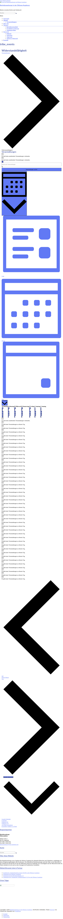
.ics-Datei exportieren (7, 825)
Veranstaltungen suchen (31, 169)
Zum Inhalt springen (5, 0)
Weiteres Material (12, 38)
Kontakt (5, 40)
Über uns (6, 23)
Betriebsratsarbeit (12, 27)
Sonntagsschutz (11, 30)
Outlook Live (5, 823)
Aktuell (5, 20)
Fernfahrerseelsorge (13, 28)
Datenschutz (6, 917)
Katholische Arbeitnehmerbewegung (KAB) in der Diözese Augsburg (21, 873)
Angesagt (9, 37)
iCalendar (4, 820)
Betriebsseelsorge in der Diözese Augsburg (15, 5)
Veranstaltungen (11, 22)
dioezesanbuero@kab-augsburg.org (9, 844)
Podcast (9, 33)
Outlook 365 (5, 822)
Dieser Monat (5, 677)
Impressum (6, 915)
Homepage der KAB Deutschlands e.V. (13, 875)
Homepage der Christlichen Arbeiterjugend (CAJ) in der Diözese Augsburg (22, 877)
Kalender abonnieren (8, 777)
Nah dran (9, 35)
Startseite (6, 18)
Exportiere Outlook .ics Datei (9, 826)
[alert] (31, 155)
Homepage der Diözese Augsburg (12, 874)
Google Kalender (6, 819)
